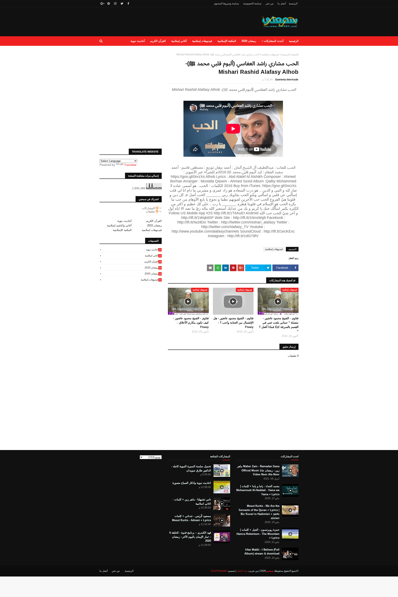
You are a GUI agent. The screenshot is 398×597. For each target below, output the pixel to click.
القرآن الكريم (154, 220)
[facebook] (128, 3)
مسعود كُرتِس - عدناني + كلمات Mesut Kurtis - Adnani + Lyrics (191, 518)
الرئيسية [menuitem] (293, 40)
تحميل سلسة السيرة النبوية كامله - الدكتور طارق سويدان (191, 468)
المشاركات (149, 208)
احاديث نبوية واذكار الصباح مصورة (191, 482)
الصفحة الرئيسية (290, 54)
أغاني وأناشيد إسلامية (119, 225)
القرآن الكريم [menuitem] (158, 40)
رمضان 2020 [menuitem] (248, 40)
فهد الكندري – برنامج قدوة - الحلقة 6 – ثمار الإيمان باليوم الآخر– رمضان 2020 (190, 536)
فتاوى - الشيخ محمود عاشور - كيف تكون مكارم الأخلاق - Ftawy (191, 323)
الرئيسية (293, 3)
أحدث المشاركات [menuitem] (274, 40)
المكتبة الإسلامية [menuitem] (226, 40)
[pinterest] (108, 3)
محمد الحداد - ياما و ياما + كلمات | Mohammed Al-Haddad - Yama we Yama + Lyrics (257, 490)
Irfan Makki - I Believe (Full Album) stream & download (261, 551)
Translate (130, 164)
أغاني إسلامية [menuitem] (179, 40)
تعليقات (151, 211)
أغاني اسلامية (153, 255)
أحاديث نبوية (124, 220)
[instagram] (115, 3)
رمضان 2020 (153, 273)
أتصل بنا (282, 3)
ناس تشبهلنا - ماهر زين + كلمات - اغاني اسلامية (192, 501)
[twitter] (122, 3)
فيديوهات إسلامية (270, 54)
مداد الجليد (242, 570)
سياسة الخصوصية (252, 3)
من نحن (269, 3)
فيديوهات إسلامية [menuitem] (202, 40)
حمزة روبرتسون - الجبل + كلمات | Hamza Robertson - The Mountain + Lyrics (258, 533)
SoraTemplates (219, 570)
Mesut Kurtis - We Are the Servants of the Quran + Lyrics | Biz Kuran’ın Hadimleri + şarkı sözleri (259, 512)
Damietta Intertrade (286, 79)
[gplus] (102, 3)
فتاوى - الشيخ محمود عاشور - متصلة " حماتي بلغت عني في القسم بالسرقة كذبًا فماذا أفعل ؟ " (278, 325)
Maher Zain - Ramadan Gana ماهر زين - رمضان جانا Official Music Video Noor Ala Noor (258, 470)
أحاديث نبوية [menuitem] (138, 40)
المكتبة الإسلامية (122, 230)
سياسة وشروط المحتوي (226, 3)
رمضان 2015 (154, 225)
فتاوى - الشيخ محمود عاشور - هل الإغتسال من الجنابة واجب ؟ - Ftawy (233, 323)
